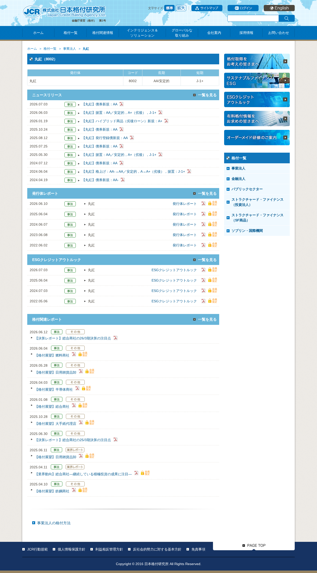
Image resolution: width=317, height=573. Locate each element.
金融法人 (238, 179)
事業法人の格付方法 (54, 523)
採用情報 (246, 33)
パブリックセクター (247, 189)
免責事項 (198, 549)
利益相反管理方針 (109, 549)
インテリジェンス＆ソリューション (142, 32)
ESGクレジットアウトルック (174, 270)
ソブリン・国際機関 (247, 231)
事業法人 (69, 48)
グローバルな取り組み (182, 32)
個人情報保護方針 (71, 549)
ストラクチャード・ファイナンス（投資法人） (258, 202)
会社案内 (214, 33)
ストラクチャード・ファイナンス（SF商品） (258, 217)
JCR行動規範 (37, 549)
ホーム (38, 33)
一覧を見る (207, 95)
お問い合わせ (278, 33)
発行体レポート (185, 204)
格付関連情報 (102, 33)
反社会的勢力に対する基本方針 (157, 549)
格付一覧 (71, 33)
